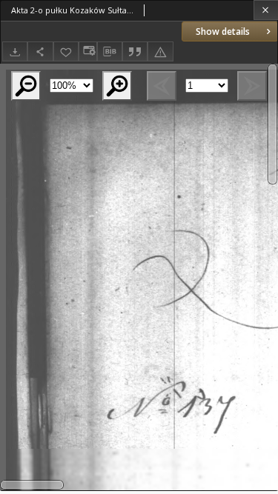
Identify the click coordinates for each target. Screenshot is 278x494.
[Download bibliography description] (109, 51)
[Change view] (87, 51)
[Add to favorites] (66, 51)
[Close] (266, 10)
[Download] (14, 51)
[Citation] (135, 51)
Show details (223, 31)
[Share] (40, 51)
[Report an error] (160, 51)
